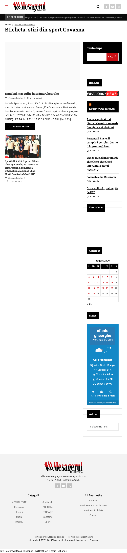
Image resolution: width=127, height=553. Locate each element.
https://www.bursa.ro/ (102, 108)
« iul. (89, 303)
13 (103, 283)
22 (112, 288)
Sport (47, 522)
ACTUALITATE (19, 502)
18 (93, 288)
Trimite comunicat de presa (93, 505)
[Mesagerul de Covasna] (29, 7)
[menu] (6, 6)
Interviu (19, 522)
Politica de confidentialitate (80, 537)
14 (107, 283)
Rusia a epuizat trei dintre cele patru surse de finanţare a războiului (102, 123)
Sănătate (47, 517)
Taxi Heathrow (7, 551)
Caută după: (95, 48)
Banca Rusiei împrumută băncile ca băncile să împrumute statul (102, 161)
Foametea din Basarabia (102, 177)
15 (112, 283)
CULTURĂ (48, 507)
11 (93, 283)
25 (93, 294)
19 (98, 288)
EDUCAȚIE (47, 512)
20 (103, 288)
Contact (93, 515)
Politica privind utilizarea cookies (49, 537)
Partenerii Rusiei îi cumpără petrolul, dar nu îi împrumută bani (102, 142)
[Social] (106, 6)
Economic (19, 507)
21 (107, 288)
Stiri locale (47, 502)
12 (98, 283)
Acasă (8, 24)
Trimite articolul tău (94, 510)
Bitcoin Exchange (24, 551)
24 (89, 294)
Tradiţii (19, 512)
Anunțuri (93, 500)
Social (19, 517)
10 (89, 283)
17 (89, 288)
